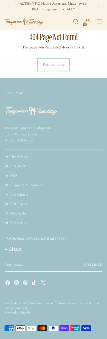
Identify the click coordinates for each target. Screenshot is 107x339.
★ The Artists (16, 157)
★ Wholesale (15, 213)
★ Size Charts (16, 194)
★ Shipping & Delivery (24, 185)
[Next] (99, 6)
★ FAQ (11, 175)
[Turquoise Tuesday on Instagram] (17, 284)
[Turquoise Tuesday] (24, 22)
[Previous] (8, 6)
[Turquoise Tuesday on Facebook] (8, 284)
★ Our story (15, 166)
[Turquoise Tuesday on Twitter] (43, 284)
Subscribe (92, 265)
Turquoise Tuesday (41, 303)
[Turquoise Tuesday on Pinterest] (25, 284)
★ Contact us (16, 223)
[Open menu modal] (99, 21)
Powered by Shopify (17, 312)
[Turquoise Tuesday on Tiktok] (34, 284)
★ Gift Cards (16, 204)
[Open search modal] (75, 21)
